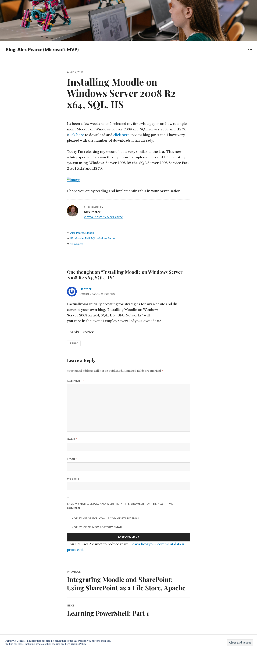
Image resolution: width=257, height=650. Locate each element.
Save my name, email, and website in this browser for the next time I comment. (120, 505)
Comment (75, 380)
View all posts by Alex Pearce (103, 217)
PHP (87, 238)
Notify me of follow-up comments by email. (106, 518)
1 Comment (76, 243)
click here (76, 135)
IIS (71, 238)
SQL (93, 238)
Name (72, 439)
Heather (85, 289)
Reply (74, 343)
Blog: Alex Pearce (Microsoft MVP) (42, 49)
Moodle (89, 232)
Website (73, 478)
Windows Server (106, 238)
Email (72, 458)
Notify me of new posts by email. (97, 527)
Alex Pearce (77, 232)
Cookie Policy (78, 644)
